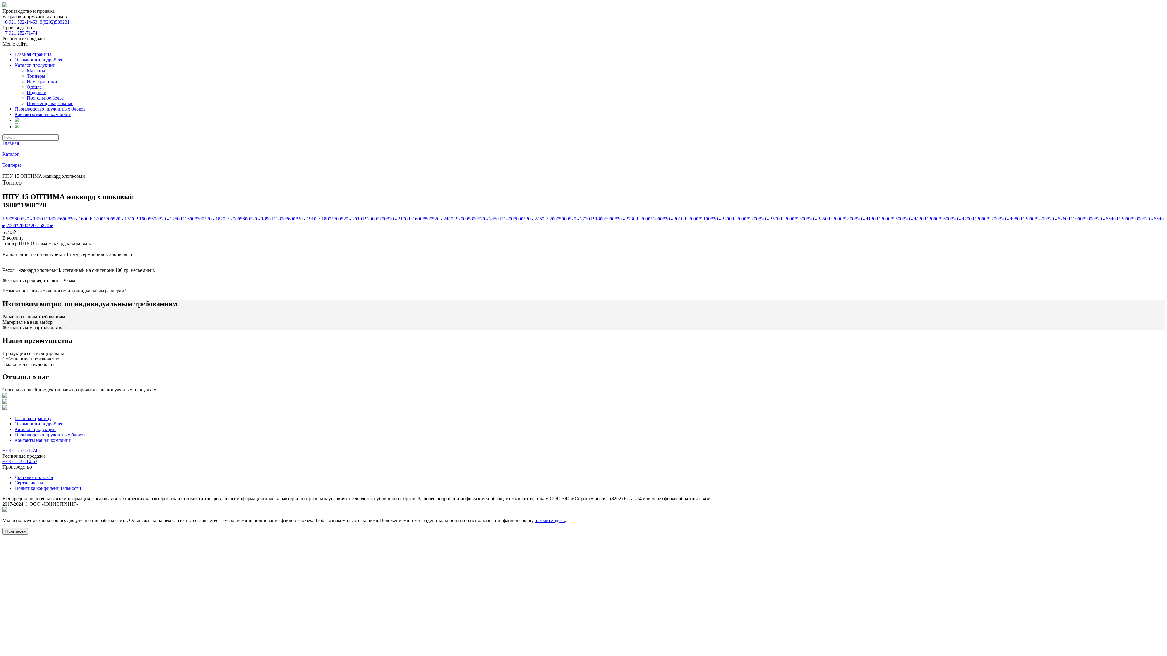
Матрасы (36, 70)
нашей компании (43, 114)
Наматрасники (42, 81)
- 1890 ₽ (252, 218)
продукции (35, 65)
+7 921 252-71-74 (19, 33)
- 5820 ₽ (29, 225)
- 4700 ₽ (952, 218)
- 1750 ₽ (161, 218)
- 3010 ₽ (664, 218)
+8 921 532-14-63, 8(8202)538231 (36, 22)
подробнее (39, 59)
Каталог (10, 154)
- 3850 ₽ (808, 218)
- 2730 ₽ (571, 218)
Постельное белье (45, 98)
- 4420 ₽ (904, 218)
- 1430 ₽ (24, 218)
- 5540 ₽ (1096, 218)
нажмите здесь (550, 520)
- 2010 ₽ (344, 218)
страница (33, 54)
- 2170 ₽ (389, 218)
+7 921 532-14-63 (19, 461)
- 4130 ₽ (856, 218)
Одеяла (34, 87)
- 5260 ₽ (1048, 218)
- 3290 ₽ (712, 218)
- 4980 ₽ (1000, 218)
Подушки (36, 92)
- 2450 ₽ (480, 218)
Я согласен (15, 531)
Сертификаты (29, 482)
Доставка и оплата (34, 477)
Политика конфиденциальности (48, 488)
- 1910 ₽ (298, 218)
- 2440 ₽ (435, 218)
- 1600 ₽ (70, 218)
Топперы (36, 76)
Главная (10, 143)
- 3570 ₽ (760, 218)
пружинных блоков (50, 108)
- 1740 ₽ (116, 218)
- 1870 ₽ (207, 218)
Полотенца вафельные (50, 103)
